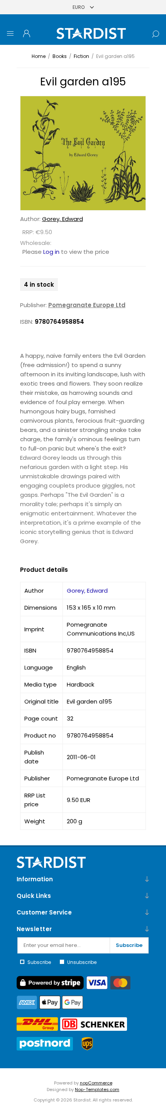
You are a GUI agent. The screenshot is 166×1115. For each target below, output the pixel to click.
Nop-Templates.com (97, 1089)
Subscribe (129, 945)
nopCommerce (96, 1083)
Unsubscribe (82, 962)
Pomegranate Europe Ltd (86, 305)
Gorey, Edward (62, 219)
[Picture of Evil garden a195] (83, 153)
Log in (51, 252)
